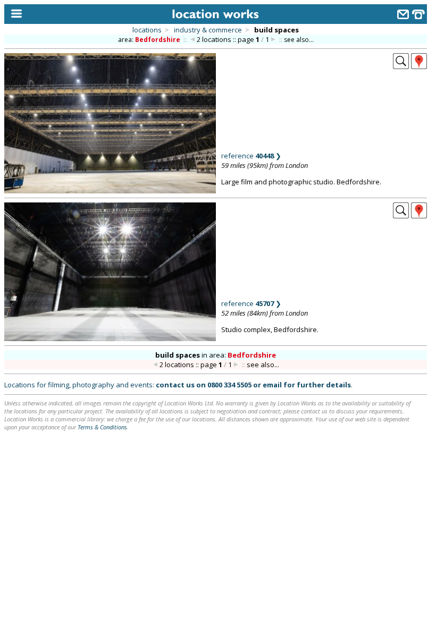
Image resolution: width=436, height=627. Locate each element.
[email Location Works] (403, 15)
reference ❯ (251, 155)
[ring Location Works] (418, 15)
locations (147, 30)
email (272, 384)
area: (149, 39)
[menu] (14, 14)
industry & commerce (208, 30)
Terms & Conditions (102, 427)
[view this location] (401, 66)
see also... (299, 39)
